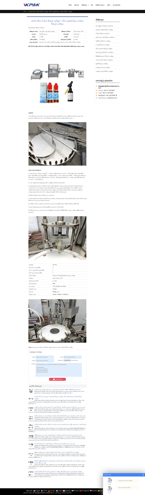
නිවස (70, 5)
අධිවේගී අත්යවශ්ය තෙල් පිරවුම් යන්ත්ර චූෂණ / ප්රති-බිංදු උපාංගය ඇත (54, 444)
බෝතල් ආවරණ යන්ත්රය (103, 67)
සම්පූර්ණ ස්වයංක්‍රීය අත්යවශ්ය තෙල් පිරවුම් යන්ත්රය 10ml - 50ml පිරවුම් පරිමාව (57, 389)
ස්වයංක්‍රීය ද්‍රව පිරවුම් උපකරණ (104, 26)
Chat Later (132, 490)
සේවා (108, 5)
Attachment (60, 360)
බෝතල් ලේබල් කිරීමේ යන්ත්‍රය (104, 71)
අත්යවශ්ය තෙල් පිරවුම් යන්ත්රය (105, 37)
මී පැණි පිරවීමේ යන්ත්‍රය (103, 45)
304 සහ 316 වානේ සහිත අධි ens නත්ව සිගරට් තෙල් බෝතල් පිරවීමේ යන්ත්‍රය (56, 452)
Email (61, 357)
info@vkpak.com (112, 98)
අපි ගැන (76, 5)
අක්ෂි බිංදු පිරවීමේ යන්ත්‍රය (103, 41)
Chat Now (124, 490)
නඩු (92, 5)
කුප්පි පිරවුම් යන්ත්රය (102, 64)
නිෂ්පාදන (84, 5)
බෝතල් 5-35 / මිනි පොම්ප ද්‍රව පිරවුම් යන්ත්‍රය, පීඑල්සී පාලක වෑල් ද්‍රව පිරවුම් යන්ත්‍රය (58, 471)
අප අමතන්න (116, 5)
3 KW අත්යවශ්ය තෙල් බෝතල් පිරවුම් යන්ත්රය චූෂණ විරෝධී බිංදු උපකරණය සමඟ (58, 435)
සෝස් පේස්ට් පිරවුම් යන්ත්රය (104, 60)
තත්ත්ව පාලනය (99, 5)
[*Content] (33, 376)
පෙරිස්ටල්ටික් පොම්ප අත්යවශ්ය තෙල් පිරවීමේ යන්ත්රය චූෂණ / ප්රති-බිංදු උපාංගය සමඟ (59, 407)
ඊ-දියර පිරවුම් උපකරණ (102, 33)
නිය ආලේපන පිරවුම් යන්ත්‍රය (104, 48)
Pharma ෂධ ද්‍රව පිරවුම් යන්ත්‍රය (105, 56)
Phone (33, 360)
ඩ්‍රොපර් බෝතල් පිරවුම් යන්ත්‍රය (104, 30)
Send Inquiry (58, 379)
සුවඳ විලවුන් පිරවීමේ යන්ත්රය (104, 52)
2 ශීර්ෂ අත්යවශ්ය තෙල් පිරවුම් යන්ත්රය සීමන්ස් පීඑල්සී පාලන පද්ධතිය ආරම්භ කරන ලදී (59, 416)
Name (33, 357)
